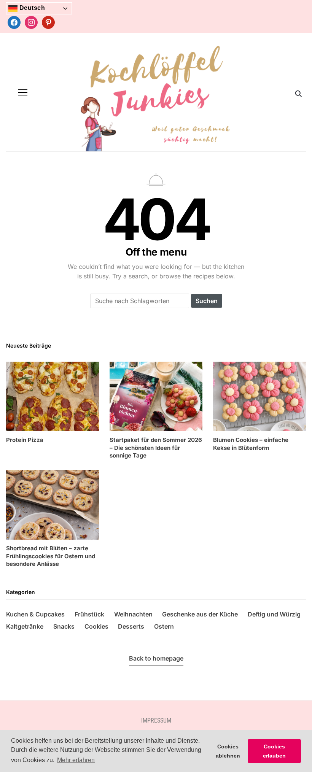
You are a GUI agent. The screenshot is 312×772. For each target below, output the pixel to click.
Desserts (131, 626)
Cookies (96, 626)
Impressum (156, 720)
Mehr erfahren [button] (76, 760)
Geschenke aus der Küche (200, 614)
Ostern (164, 626)
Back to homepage (156, 658)
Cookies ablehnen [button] (228, 751)
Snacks (64, 626)
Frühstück (89, 614)
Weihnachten (133, 614)
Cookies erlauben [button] (274, 751)
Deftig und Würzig (274, 614)
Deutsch (31, 8)
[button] (22, 92)
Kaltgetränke (24, 626)
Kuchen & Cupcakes (35, 614)
